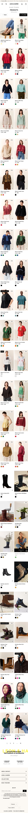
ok (24, 790)
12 (20, 743)
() (6, 798)
